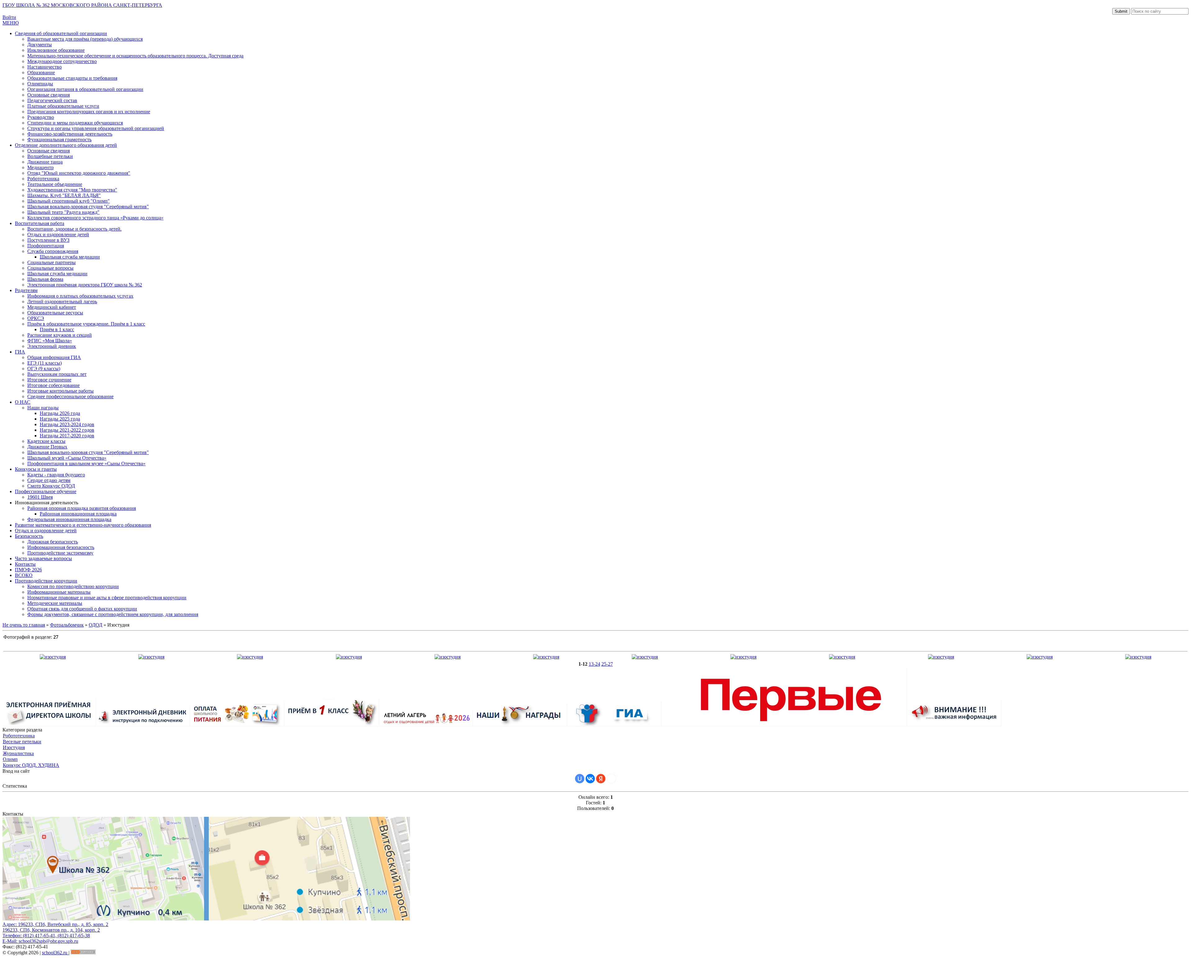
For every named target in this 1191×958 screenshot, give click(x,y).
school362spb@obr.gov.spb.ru (48, 941)
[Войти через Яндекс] (600, 778)
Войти (9, 17)
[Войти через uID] (579, 778)
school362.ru (55, 952)
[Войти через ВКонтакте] (590, 778)
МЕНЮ (10, 22)
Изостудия (14, 747)
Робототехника (19, 735)
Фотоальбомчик (67, 624)
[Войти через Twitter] (611, 778)
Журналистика (18, 753)
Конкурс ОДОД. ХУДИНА (31, 765)
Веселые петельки (22, 741)
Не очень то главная (23, 624)
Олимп (10, 759)
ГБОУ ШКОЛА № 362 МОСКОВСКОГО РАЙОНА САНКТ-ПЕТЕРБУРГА (82, 5)
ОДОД (95, 624)
